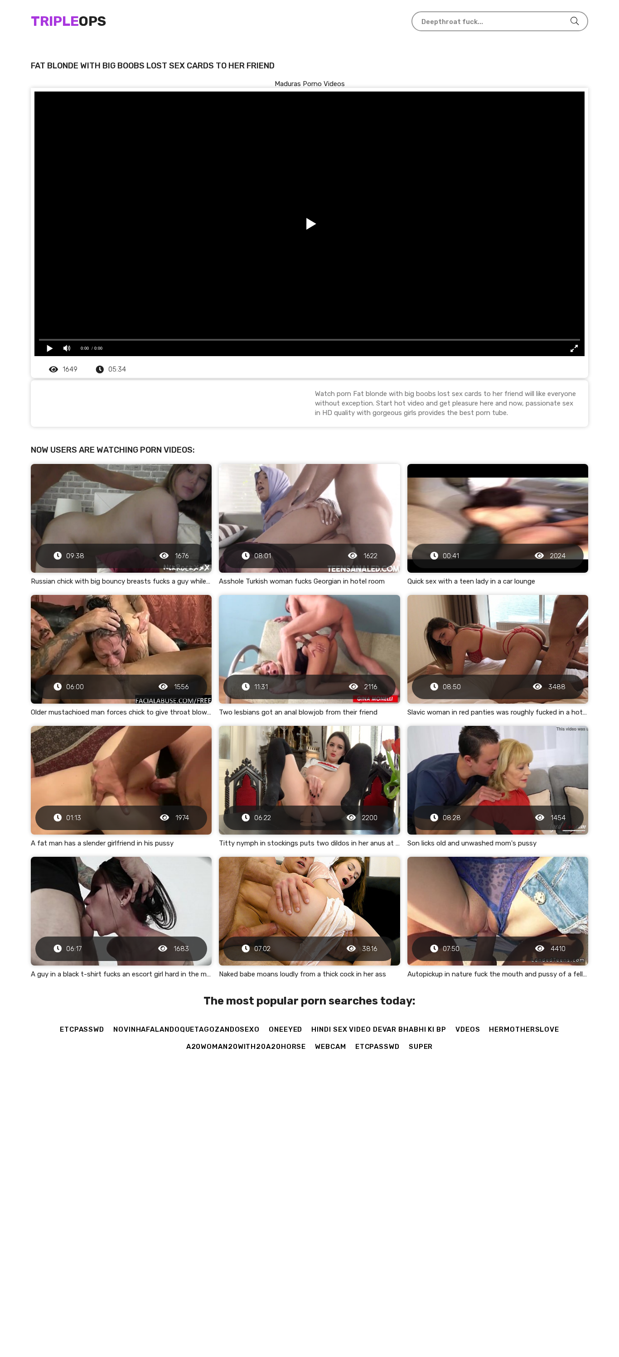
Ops (68, 21)
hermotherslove (524, 1029)
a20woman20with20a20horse (246, 1047)
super (421, 1047)
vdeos (467, 1029)
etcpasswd (82, 1029)
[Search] (574, 21)
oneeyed (285, 1029)
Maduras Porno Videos (310, 84)
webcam (330, 1047)
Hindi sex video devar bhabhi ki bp (378, 1029)
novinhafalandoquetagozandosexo (186, 1029)
